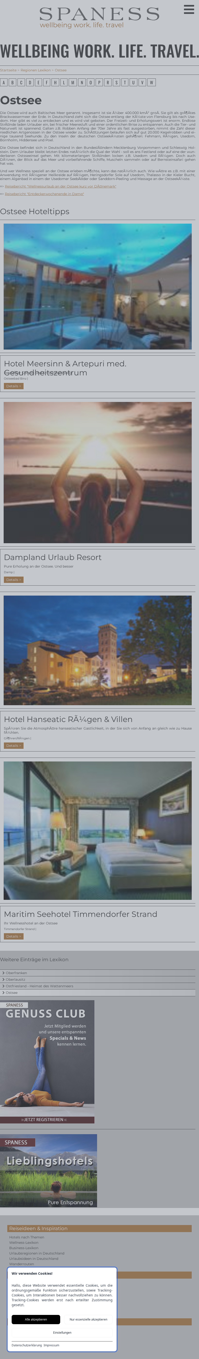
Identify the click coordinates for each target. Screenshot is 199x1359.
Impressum (51, 1345)
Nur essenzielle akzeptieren (88, 1319)
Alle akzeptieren (36, 1319)
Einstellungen (62, 1332)
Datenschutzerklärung (27, 1345)
